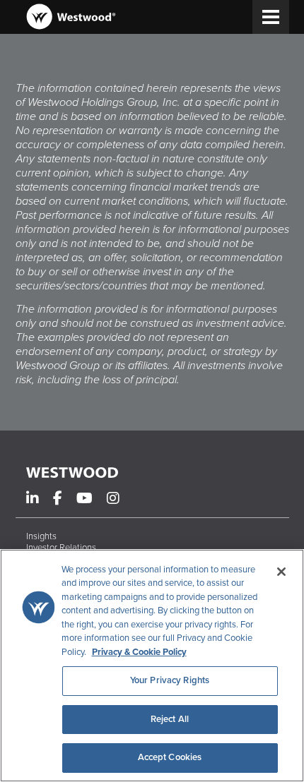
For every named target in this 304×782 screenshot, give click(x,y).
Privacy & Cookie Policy (139, 652)
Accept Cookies (170, 757)
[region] (152, 665)
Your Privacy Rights (169, 680)
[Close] (281, 571)
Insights (41, 536)
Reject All (170, 719)
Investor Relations (61, 547)
